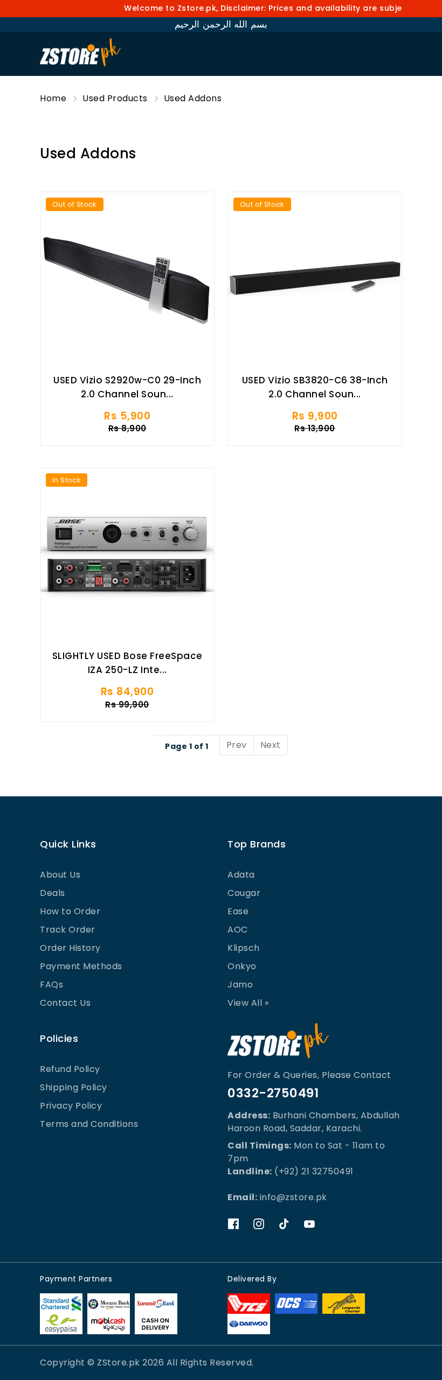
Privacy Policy (71, 1105)
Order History (70, 948)
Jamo (240, 984)
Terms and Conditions (89, 1124)
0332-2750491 (273, 1093)
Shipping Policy (73, 1087)
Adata (241, 874)
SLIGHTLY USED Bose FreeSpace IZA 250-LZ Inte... (127, 662)
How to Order (70, 911)
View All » (247, 1003)
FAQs (51, 984)
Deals (52, 893)
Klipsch (243, 948)
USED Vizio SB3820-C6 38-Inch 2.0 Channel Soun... (315, 387)
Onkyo (242, 966)
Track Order (67, 929)
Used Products (115, 98)
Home (53, 98)
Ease (237, 911)
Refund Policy (70, 1069)
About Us (60, 874)
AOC (237, 929)
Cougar (243, 893)
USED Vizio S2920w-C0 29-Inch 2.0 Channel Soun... (127, 387)
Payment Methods (81, 966)
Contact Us (65, 1003)
